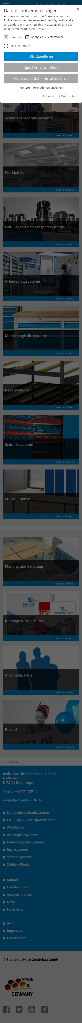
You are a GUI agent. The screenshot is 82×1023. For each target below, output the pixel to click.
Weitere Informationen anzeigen (41, 87)
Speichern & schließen (41, 67)
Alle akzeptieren (41, 56)
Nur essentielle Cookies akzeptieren (41, 78)
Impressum (50, 96)
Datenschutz (69, 96)
